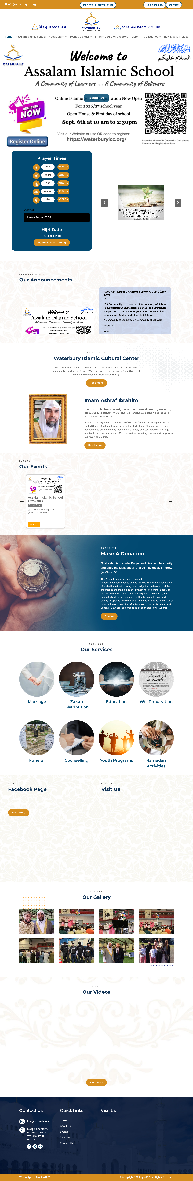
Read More (96, 383)
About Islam (56, 36)
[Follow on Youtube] (40, 1146)
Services (65, 1137)
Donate (174, 4)
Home (8, 36)
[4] (156, 950)
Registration (155, 4)
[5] (116, 950)
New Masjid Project (176, 36)
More (134, 36)
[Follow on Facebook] (29, 1146)
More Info (34, 524)
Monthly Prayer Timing (52, 242)
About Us (65, 1126)
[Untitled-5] (76, 921)
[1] (37, 921)
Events (64, 1131)
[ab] (116, 921)
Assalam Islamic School (31, 36)
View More (18, 812)
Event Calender (79, 36)
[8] (37, 950)
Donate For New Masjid (98, 4)
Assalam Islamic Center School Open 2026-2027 (135, 293)
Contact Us (151, 36)
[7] (76, 950)
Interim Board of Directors (111, 36)
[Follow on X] (34, 1146)
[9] (156, 921)
